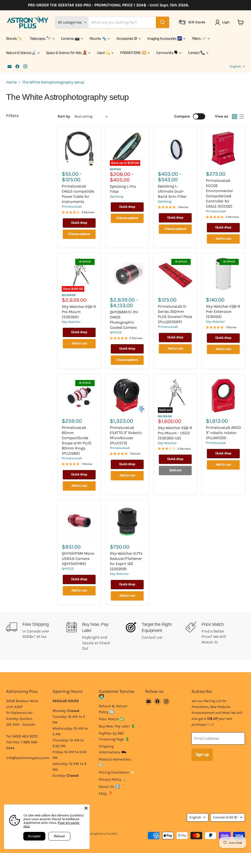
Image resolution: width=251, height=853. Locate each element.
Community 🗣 (167, 53)
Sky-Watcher (71, 322)
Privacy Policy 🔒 (113, 779)
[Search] (162, 22)
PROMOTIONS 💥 (133, 53)
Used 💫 (104, 53)
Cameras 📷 (70, 38)
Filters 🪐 (199, 38)
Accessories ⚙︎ (127, 38)
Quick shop (79, 223)
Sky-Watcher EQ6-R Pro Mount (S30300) (79, 311)
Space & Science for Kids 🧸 (67, 53)
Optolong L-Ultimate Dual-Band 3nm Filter (172, 191)
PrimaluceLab (72, 206)
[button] (223, 22)
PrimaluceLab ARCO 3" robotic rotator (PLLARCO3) (223, 432)
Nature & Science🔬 (21, 53)
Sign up (202, 754)
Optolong (116, 196)
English (235, 66)
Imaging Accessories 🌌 (165, 38)
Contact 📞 (197, 53)
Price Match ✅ (111, 719)
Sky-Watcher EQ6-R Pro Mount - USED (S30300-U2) (175, 432)
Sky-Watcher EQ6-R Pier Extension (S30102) (223, 311)
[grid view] (234, 116)
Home (11, 82)
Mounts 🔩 (98, 38)
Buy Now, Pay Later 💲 (117, 726)
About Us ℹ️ (109, 786)
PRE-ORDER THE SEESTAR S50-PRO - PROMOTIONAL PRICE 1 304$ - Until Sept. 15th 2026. (101, 5)
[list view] (241, 116)
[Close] (86, 808)
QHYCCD (116, 332)
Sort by (64, 116)
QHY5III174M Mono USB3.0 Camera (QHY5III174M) (78, 558)
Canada (225, 817)
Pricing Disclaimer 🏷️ (117, 772)
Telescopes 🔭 (41, 38)
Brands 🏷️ (14, 38)
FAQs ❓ (106, 793)
